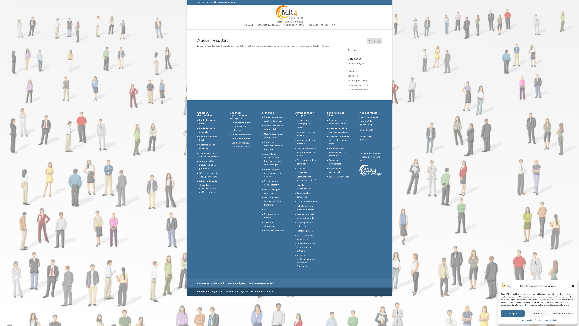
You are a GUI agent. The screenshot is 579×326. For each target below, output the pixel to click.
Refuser (538, 313)
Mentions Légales (236, 283)
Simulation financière (274, 230)
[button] (572, 286)
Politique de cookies (525, 320)
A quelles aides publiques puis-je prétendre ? (207, 165)
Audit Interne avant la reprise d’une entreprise (306, 247)
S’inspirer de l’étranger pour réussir (304, 124)
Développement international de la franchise (272, 201)
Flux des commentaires (359, 85)
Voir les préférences (563, 313)
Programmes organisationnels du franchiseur (273, 146)
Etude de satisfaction (307, 201)
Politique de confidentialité (546, 320)
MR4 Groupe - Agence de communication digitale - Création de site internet (236, 291)
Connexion (353, 75)
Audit (266, 209)
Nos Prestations (294, 25)
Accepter (512, 313)
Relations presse (305, 230)
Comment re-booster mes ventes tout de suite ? (307, 152)
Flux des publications (358, 80)
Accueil (248, 25)
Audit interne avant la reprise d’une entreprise (241, 126)
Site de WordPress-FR (358, 89)
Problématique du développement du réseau (273, 173)
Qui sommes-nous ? (268, 25)
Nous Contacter (318, 25)
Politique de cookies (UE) (261, 283)
